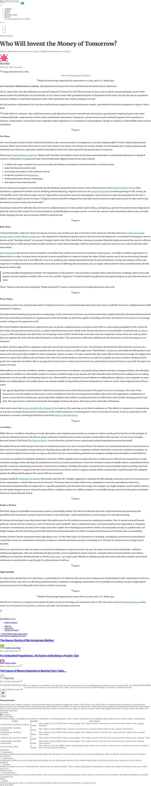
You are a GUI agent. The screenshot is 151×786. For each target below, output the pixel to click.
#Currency (8, 628)
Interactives (10, 15)
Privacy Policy (145, 685)
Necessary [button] (4, 713)
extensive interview (100, 191)
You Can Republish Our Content (17, 19)
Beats (7, 13)
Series (7, 11)
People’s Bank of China (123, 188)
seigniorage (32, 175)
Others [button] (3, 779)
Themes (8, 9)
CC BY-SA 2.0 (85, 75)
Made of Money (10, 623)
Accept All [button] (18, 689)
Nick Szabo (55, 556)
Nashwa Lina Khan (13, 648)
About (7, 17)
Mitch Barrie (75, 75)
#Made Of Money (11, 630)
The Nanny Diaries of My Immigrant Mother (27, 640)
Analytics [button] (4, 762)
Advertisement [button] (6, 771)
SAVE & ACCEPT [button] (6, 785)
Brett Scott (9, 678)
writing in (29, 479)
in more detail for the (40, 408)
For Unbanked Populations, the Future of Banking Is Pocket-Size (39, 655)
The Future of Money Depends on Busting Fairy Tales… (33, 670)
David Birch (5, 64)
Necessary (7, 715)
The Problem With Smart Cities (15, 634)
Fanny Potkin (10, 663)
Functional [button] (4, 750)
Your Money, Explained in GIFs (13, 636)
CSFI (37, 330)
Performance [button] (5, 756)
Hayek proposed (8, 253)
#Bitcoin (7, 626)
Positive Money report (23, 155)
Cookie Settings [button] (6, 689)
